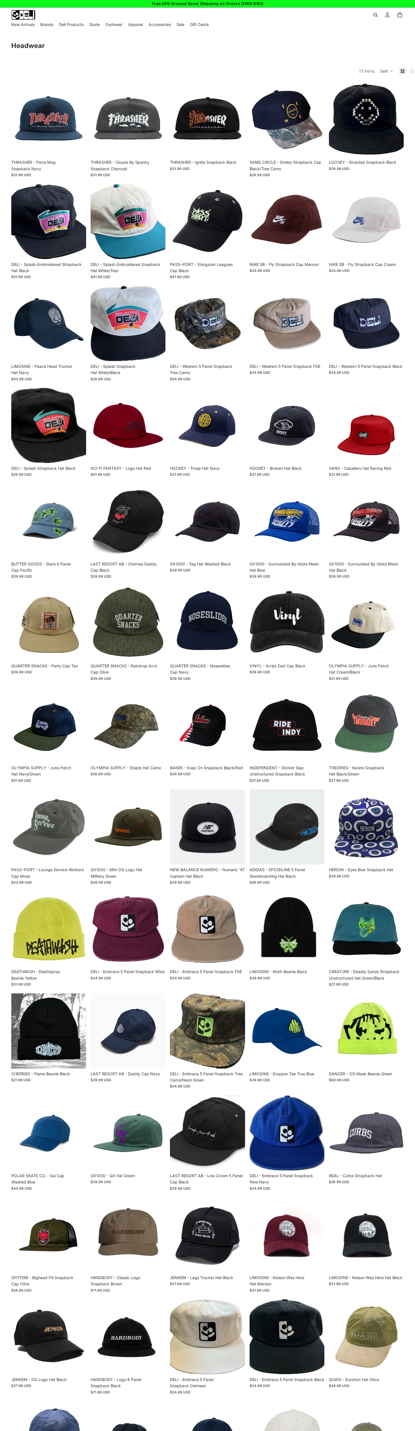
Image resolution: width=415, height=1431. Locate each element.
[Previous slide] (178, 221)
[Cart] (400, 15)
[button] (386, 71)
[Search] (375, 15)
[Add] (77, 148)
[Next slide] (236, 221)
